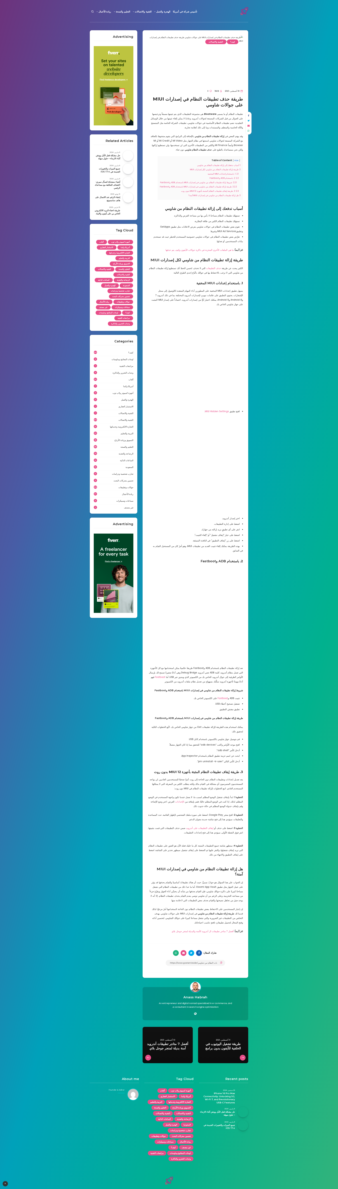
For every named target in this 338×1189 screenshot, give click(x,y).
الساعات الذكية (104, 280)
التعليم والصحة (123, 11)
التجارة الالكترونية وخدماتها (119, 253)
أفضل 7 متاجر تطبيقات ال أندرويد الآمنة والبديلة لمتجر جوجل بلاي (203, 931)
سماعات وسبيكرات (122, 307)
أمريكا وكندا (125, 247)
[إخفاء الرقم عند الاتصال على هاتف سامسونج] (128, 197)
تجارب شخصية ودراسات (120, 291)
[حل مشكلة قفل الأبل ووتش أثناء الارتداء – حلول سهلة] (128, 155)
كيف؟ (232, 42)
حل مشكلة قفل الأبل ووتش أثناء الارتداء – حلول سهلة (108, 157)
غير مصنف (103, 307)
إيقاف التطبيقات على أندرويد (199, 828)
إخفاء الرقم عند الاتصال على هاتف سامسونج (107, 199)
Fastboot (160, 677)
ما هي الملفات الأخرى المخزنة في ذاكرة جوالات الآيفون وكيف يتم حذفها (200, 250)
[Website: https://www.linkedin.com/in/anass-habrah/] (195, 1013)
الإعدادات (179, 801)
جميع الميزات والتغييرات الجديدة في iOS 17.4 (109, 170)
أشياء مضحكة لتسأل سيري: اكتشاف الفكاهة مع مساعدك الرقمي (107, 185)
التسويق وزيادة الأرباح (121, 263)
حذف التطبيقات (213, 268)
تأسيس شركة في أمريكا (185, 11)
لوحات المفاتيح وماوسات (108, 312)
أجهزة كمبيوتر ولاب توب (120, 242)
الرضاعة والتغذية (123, 280)
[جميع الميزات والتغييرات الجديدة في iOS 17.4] (128, 169)
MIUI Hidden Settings (217, 411)
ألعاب (101, 242)
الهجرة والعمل (163, 11)
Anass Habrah (195, 997)
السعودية (126, 285)
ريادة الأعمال (104, 11)
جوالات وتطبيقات (123, 302)
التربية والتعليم (124, 258)
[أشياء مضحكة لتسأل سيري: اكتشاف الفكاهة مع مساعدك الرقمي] (128, 182)
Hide (236, 160)
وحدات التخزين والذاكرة (120, 323)
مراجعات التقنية (124, 318)
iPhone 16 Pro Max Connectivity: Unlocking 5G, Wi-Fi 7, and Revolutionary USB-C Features (219, 1098)
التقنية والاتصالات (143, 11)
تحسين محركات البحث (121, 296)
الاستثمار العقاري (106, 247)
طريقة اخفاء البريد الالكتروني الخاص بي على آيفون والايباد (107, 212)
